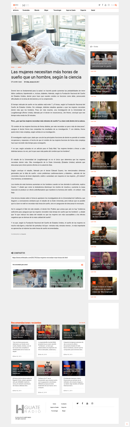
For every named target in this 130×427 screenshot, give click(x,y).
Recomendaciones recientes (26, 322)
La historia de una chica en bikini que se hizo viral (102, 239)
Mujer (46, 10)
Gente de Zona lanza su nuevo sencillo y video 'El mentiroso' (22, 371)
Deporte (83, 10)
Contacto (64, 404)
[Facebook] (102, 5)
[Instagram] (109, 5)
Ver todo (81, 322)
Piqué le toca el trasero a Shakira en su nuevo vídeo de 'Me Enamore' (102, 289)
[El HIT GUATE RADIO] (25, 5)
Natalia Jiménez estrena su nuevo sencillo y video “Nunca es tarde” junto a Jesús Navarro (22, 334)
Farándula (26, 10)
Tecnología (57, 10)
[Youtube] (105, 5)
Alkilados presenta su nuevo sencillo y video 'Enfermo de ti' (46, 371)
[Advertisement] (48, 242)
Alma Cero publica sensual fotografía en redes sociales (101, 189)
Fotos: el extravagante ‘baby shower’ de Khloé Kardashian (102, 139)
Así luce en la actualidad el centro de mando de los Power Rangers (103, 89)
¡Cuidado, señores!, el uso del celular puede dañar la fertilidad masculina (29, 284)
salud (19, 67)
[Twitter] (99, 5)
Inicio (17, 10)
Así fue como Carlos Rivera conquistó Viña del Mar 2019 (73, 371)
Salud (93, 10)
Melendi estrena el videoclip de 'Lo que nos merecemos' (72, 335)
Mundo (37, 10)
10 (94, 282)
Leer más (93, 71)
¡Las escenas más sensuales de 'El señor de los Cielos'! (102, 214)
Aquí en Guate (70, 10)
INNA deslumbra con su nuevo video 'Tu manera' (46, 336)
